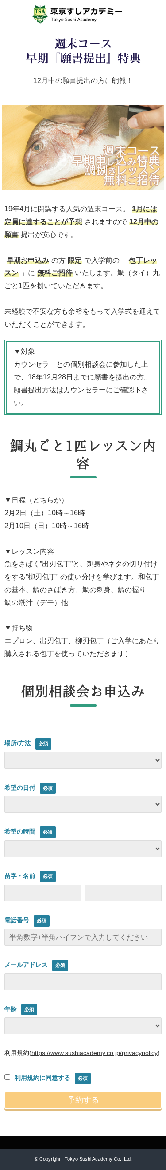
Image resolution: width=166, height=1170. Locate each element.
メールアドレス (26, 964)
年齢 (10, 1008)
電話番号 (16, 920)
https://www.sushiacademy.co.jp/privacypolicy (94, 1052)
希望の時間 (19, 831)
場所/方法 (17, 743)
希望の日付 (19, 787)
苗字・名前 (19, 875)
